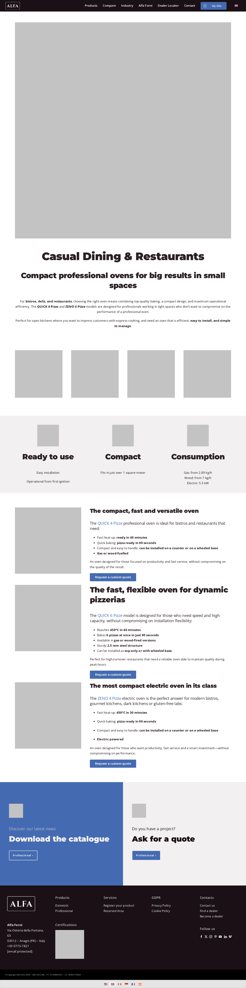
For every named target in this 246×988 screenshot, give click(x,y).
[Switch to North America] (105, 984)
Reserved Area (114, 911)
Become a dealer (211, 916)
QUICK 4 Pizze (110, 523)
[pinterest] (215, 936)
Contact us (207, 905)
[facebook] (201, 936)
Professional (64, 911)
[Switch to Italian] (119, 984)
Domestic (62, 905)
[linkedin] (225, 936)
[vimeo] (230, 936)
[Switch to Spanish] (140, 984)
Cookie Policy (161, 911)
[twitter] (206, 936)
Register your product (119, 905)
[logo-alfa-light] (12, 3)
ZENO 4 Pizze (109, 698)
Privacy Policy (161, 905)
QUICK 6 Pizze (110, 615)
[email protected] (19, 951)
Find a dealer (209, 911)
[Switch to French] (133, 984)
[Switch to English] (112, 984)
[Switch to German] (126, 984)
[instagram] (210, 936)
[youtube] (220, 936)
